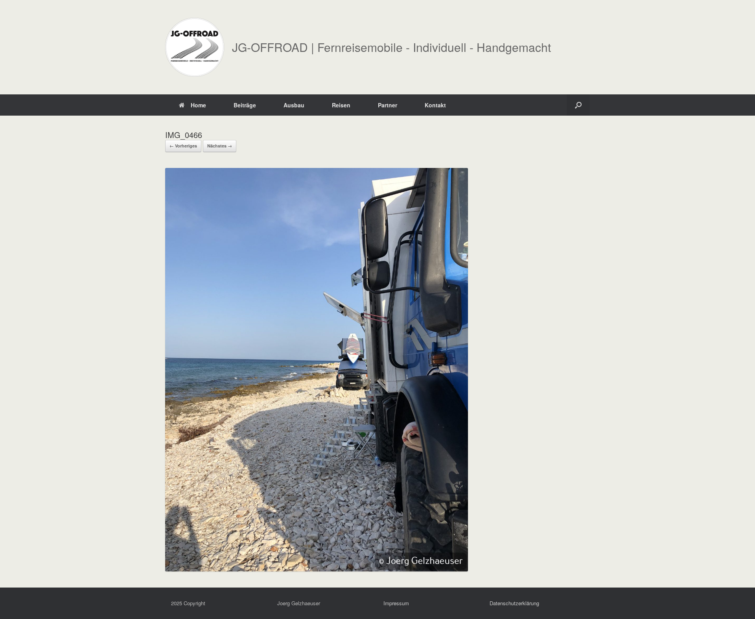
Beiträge (245, 105)
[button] (578, 105)
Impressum (396, 603)
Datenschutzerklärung (514, 603)
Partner (387, 105)
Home (198, 105)
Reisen (341, 105)
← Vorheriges (183, 146)
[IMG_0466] (316, 569)
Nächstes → (219, 146)
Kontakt (435, 105)
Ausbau (294, 105)
